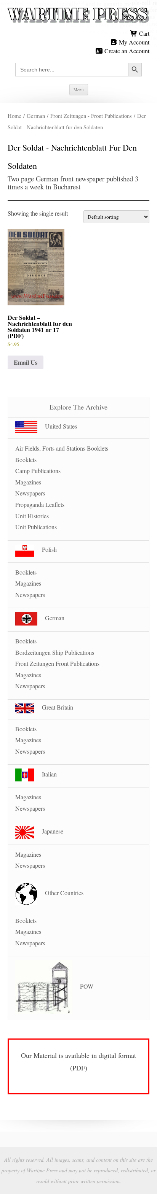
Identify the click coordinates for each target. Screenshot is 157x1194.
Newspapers (30, 493)
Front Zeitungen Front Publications (57, 663)
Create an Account (126, 51)
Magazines (28, 482)
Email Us (25, 362)
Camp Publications (38, 471)
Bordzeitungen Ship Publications (54, 652)
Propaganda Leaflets (39, 504)
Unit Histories (32, 516)
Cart (143, 33)
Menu (79, 89)
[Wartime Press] (78, 16)
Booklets (26, 460)
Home (14, 115)
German (36, 115)
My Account (133, 42)
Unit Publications (36, 527)
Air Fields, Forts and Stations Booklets (61, 448)
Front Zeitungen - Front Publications (91, 115)
